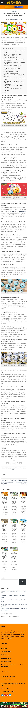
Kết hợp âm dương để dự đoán (11, 57)
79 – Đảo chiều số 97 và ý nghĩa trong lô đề (13, 81)
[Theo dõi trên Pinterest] (5, 695)
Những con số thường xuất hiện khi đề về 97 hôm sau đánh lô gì (14, 75)
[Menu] (2, 2)
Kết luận (5, 92)
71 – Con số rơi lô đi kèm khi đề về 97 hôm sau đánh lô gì (14, 89)
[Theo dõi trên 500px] (10, 695)
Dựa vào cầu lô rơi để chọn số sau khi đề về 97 (14, 65)
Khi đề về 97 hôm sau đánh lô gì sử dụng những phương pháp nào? (13, 60)
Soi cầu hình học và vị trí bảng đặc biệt (13, 66)
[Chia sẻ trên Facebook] (10, 463)
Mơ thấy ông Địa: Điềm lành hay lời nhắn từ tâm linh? (23, 500)
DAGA (15, 39)
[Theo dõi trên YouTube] (7, 695)
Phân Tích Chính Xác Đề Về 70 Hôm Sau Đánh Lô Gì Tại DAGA (7, 482)
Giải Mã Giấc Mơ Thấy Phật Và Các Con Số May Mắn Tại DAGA (14, 527)
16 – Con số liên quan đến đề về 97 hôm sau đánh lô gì (15, 79)
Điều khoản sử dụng (6, 661)
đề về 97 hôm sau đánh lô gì (19, 211)
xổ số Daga (14, 11)
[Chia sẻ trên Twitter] (12, 463)
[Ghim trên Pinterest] (18, 463)
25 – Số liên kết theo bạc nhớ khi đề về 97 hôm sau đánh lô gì (14, 83)
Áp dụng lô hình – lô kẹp (10, 70)
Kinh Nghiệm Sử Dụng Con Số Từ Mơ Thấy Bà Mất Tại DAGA (14, 555)
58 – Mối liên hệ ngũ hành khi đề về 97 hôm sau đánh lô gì (14, 86)
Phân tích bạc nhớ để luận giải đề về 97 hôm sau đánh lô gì (15, 63)
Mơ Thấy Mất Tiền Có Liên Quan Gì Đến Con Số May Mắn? (4, 527)
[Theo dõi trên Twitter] (2, 695)
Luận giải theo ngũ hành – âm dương (12, 68)
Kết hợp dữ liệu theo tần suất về (11, 73)
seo (21, 19)
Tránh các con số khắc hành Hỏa (11, 55)
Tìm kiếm (3, 578)
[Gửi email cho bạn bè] (15, 463)
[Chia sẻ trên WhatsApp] (7, 463)
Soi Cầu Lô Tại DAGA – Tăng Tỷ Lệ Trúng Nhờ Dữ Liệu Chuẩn (4, 555)
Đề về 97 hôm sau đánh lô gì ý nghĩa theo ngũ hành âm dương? (14, 51)
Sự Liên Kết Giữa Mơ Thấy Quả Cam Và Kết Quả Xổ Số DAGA (4, 500)
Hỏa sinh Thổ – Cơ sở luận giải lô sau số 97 (14, 54)
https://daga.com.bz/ (10, 679)
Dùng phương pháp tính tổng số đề (12, 71)
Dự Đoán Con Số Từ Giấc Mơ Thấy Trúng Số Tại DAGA (23, 527)
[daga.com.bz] (14, 2)
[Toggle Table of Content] (23, 49)
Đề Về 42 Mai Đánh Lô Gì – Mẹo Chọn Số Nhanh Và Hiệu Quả (20, 482)
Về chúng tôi (4, 648)
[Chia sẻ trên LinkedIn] (20, 463)
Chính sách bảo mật (6, 651)
